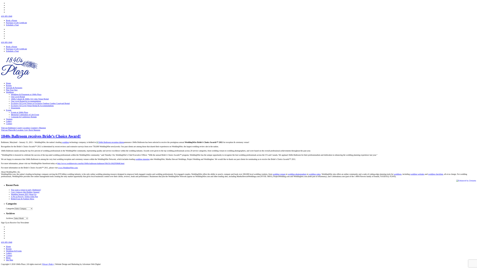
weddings (397, 174)
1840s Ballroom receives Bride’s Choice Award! (41, 136)
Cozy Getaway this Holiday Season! (25, 192)
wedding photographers (297, 174)
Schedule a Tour (12, 25)
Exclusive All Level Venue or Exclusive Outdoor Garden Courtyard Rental (40, 103)
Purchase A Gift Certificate (16, 23)
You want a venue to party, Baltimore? (26, 190)
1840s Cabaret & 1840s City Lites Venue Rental (30, 99)
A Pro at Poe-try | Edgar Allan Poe (24, 197)
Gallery (9, 121)
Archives (9, 218)
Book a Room (11, 20)
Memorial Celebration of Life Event (25, 115)
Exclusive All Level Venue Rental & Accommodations (32, 106)
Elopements (15, 108)
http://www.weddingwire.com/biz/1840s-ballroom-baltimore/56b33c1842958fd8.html (90, 163)
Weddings (10, 92)
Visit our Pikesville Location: (20, 130)
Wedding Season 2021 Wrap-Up (23, 194)
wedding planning (142, 159)
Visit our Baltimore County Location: (23, 128)
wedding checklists (435, 174)
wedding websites (417, 174)
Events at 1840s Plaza (19, 112)
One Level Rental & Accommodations (26, 101)
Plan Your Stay (12, 90)
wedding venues (279, 174)
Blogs (8, 258)
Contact (9, 124)
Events (8, 110)
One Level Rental (18, 97)
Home (8, 83)
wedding (65, 142)
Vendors (9, 119)
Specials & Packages (14, 88)
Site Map (9, 260)
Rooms (9, 85)
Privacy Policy (48, 264)
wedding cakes (315, 174)
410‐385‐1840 (6, 16)
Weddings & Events (14, 251)
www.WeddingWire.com (68, 168)
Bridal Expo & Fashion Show (22, 199)
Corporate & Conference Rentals (24, 117)
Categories (10, 208)
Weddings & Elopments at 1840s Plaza (26, 94)
